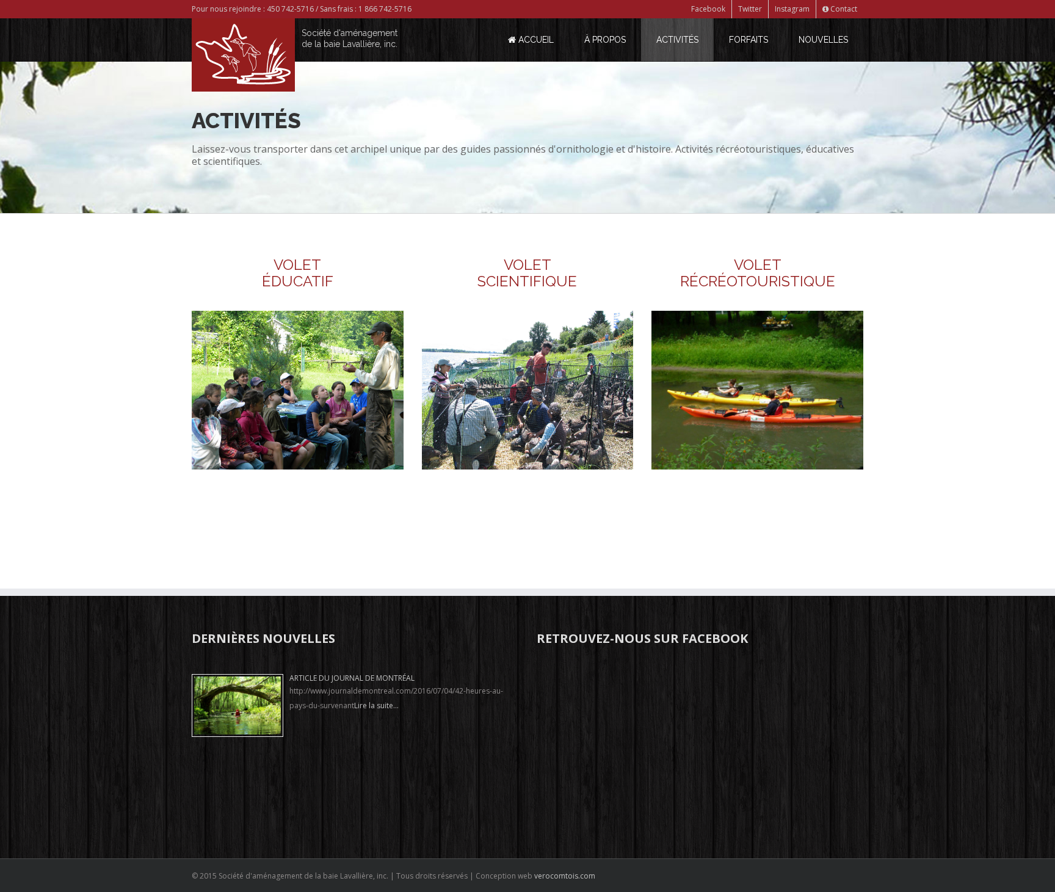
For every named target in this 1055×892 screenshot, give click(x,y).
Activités (677, 40)
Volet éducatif (297, 273)
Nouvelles (823, 40)
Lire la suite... (376, 705)
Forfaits (748, 40)
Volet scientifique (527, 273)
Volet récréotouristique (757, 273)
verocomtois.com (564, 876)
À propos (605, 40)
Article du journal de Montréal (352, 678)
